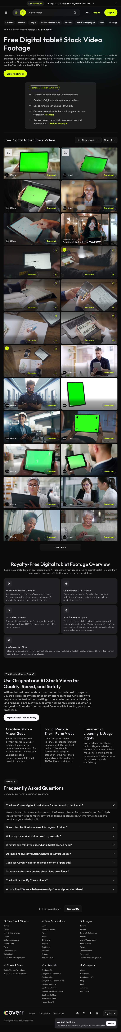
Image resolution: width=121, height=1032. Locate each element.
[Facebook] (90, 1013)
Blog (82, 981)
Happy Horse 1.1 (48, 1002)
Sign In (110, 12)
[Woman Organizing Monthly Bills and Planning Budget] (32, 328)
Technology (8, 954)
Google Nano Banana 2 (51, 973)
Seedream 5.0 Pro (49, 995)
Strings (45, 954)
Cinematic (46, 940)
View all (113, 22)
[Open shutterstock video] (89, 229)
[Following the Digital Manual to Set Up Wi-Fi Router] (32, 262)
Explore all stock (15, 73)
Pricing (96, 12)
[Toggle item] (113, 805)
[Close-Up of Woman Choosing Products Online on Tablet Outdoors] (89, 328)
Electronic (46, 947)
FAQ (82, 984)
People (6, 929)
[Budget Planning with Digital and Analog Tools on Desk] (32, 361)
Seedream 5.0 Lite (49, 998)
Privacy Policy (44, 1013)
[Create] (16, 12)
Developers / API (86, 977)
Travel (6, 947)
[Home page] (13, 1013)
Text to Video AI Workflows (14, 970)
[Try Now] (93, 3)
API (87, 12)
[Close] (116, 3)
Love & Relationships (12, 933)
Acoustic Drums (48, 958)
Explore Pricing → (58, 123)
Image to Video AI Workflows (15, 973)
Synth (44, 926)
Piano (44, 936)
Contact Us (73, 908)
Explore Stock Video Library (21, 717)
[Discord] (97, 1013)
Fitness (6, 936)
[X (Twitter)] (84, 1013)
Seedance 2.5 (47, 970)
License (32, 1013)
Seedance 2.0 (47, 977)
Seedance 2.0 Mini (49, 988)
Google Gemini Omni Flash (52, 991)
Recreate (31, 274)
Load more (60, 547)
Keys (43, 933)
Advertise (84, 988)
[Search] (23, 12)
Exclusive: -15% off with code (82, 242)
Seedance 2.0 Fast (49, 984)
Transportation (10, 950)
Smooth (45, 943)
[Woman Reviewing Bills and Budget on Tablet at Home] (32, 295)
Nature (6, 926)
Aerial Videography (11, 940)
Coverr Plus (84, 973)
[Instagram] (77, 1013)
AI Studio (49, 114)
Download (51, 175)
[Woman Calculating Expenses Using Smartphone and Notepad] (89, 295)
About (82, 970)
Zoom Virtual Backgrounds (14, 958)
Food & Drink (9, 943)
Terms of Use (58, 1013)
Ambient (45, 950)
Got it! (111, 1023)
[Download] (55, 274)
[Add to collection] (55, 250)
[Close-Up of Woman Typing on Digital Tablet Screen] (89, 262)
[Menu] (6, 12)
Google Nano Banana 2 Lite (53, 981)
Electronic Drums (48, 929)
